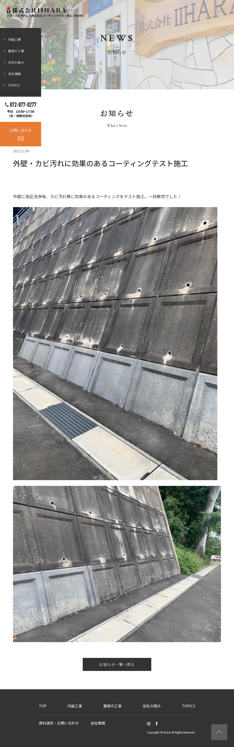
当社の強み (16, 62)
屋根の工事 (16, 51)
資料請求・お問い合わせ (59, 723)
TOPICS (14, 85)
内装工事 (14, 39)
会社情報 (14, 73)
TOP (42, 706)
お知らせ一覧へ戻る (117, 664)
